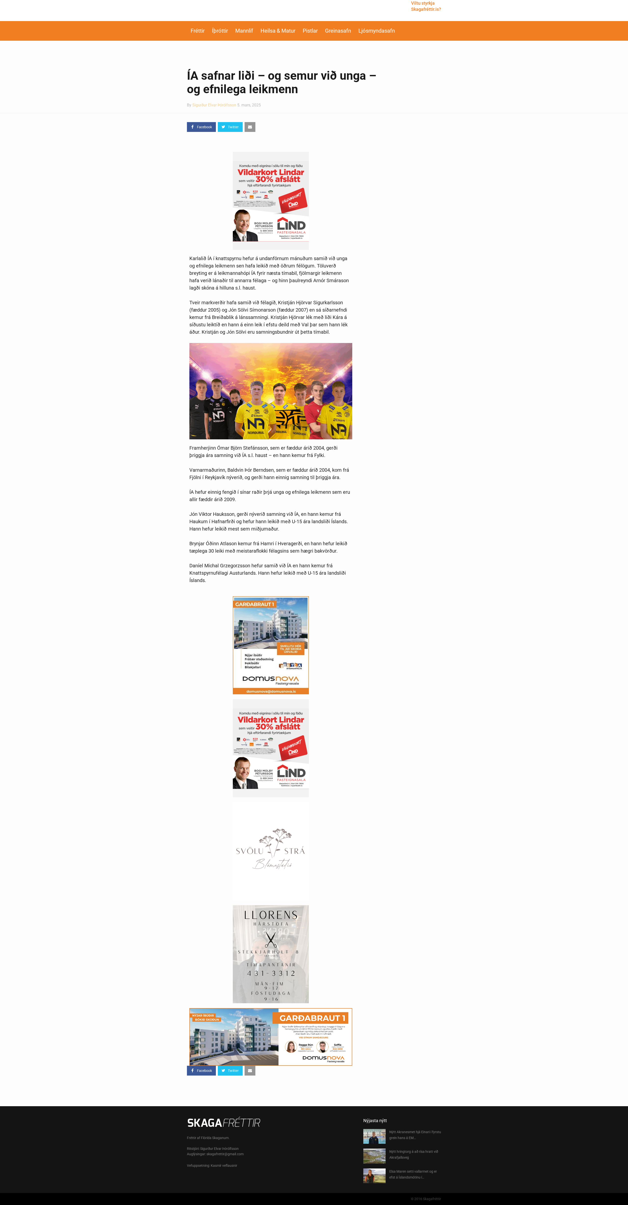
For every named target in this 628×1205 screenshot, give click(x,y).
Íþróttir (220, 31)
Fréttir (198, 31)
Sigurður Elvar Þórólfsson (214, 105)
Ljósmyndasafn (376, 31)
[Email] (250, 127)
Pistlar (310, 31)
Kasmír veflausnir (224, 1165)
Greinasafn (338, 31)
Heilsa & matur (278, 31)
